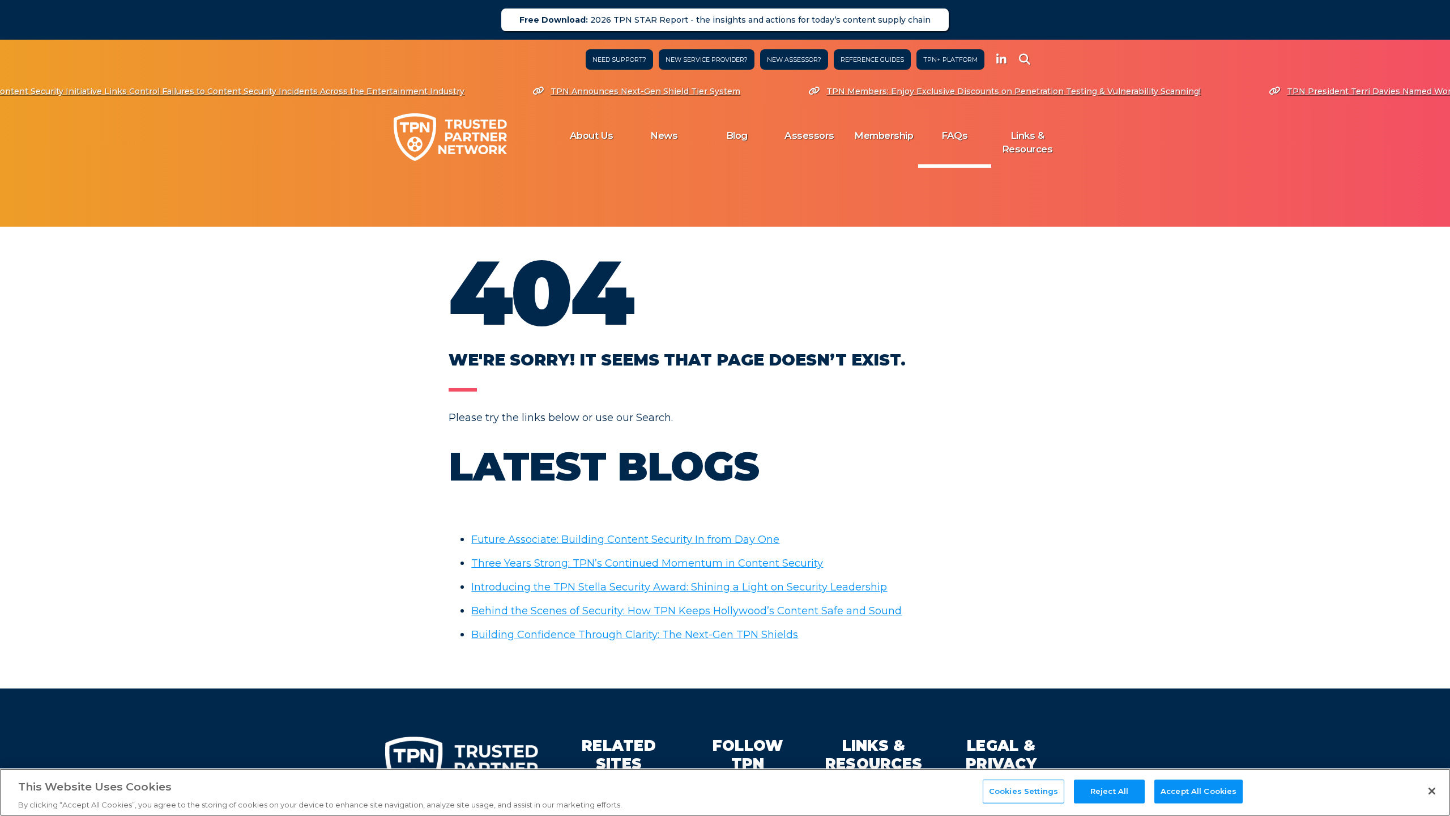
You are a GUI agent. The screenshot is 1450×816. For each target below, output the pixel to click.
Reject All (1109, 790)
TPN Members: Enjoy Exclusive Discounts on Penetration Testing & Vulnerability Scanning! (984, 91)
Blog (737, 135)
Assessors (809, 135)
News (663, 135)
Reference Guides (872, 59)
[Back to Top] (1418, 765)
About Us (591, 135)
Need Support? (619, 59)
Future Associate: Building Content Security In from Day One (625, 539)
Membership (883, 135)
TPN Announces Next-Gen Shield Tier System (616, 91)
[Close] (1431, 791)
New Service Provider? (707, 59)
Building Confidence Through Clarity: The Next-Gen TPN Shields (634, 634)
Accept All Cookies (1198, 790)
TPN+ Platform (950, 59)
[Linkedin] (1001, 60)
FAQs (954, 135)
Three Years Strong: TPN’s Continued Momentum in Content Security (647, 563)
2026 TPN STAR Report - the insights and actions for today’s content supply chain (725, 20)
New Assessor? (794, 59)
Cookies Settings (1023, 790)
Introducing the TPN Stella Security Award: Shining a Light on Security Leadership (679, 587)
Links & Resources (1027, 142)
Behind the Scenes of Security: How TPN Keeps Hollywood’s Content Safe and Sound (686, 611)
